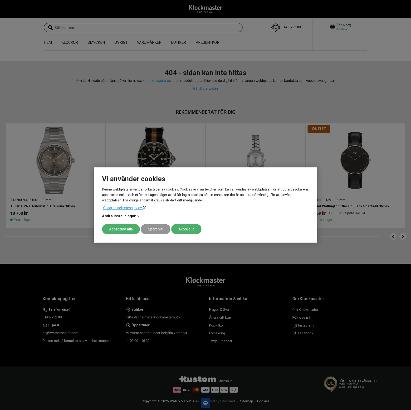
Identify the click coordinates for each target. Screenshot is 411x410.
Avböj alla (186, 229)
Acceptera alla (121, 229)
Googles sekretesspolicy (123, 208)
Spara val (155, 229)
